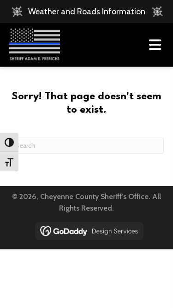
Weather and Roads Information (86, 11)
